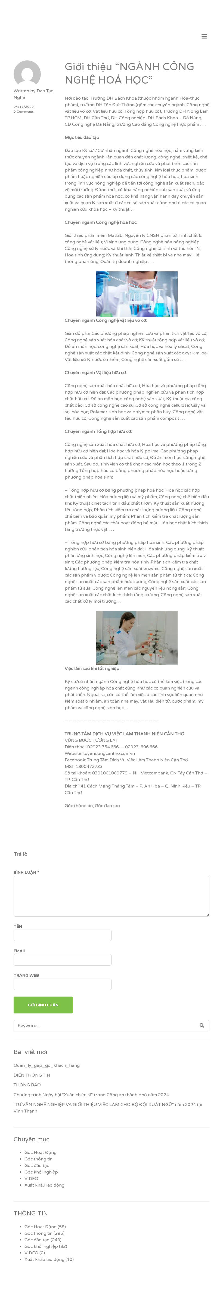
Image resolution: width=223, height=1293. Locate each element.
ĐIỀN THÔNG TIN (32, 1075)
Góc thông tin (79, 805)
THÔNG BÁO (27, 1085)
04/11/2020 (24, 107)
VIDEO (31, 1178)
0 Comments (24, 112)
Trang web (26, 975)
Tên (18, 926)
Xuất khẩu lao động (44, 1185)
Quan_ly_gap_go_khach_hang (47, 1065)
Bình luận (26, 872)
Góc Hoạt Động (40, 1152)
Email (20, 950)
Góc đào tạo (107, 805)
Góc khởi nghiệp (41, 1172)
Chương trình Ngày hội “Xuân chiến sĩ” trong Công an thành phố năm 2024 (91, 1095)
